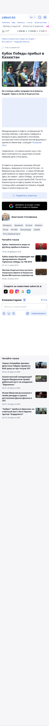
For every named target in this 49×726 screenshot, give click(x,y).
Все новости (7, 42)
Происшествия (40, 22)
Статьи (29, 22)
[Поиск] (40, 17)
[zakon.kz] (8, 17)
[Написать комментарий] (24, 306)
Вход (45, 300)
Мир (13, 22)
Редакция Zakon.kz (21, 42)
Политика (6, 22)
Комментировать (39, 313)
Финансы (21, 22)
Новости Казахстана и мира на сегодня (18, 39)
